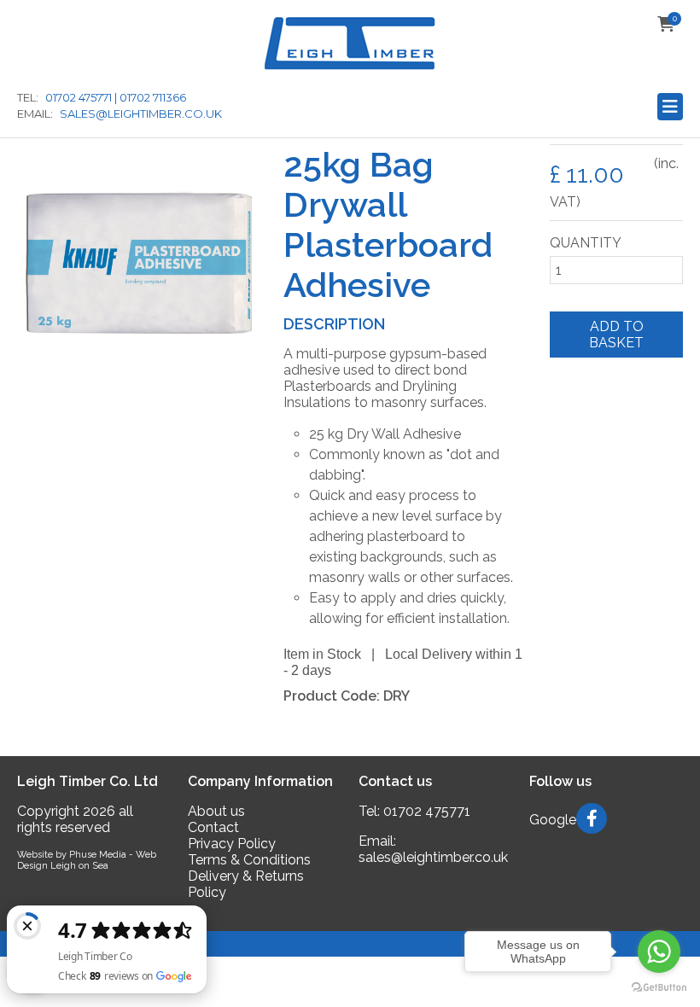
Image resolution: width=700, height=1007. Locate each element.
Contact (213, 827)
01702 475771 (426, 811)
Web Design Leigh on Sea (86, 860)
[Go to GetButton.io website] (659, 987)
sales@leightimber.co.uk (433, 857)
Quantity (585, 243)
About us (216, 811)
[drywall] (137, 380)
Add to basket (616, 334)
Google (552, 820)
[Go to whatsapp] (659, 951)
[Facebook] (595, 820)
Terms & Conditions (249, 860)
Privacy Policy (232, 843)
